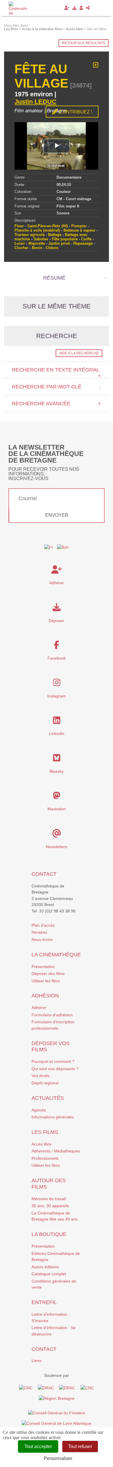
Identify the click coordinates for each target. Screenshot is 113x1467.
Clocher (21, 248)
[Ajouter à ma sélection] (96, 65)
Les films (45, 1132)
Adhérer (39, 1007)
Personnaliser (58, 1458)
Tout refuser (80, 1446)
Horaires (39, 932)
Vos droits (41, 1075)
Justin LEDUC (35, 101)
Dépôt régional (45, 1083)
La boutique (49, 1234)
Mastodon (57, 809)
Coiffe (86, 239)
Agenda (39, 1110)
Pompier (79, 226)
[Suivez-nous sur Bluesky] (56, 759)
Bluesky (57, 771)
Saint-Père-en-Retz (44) (47, 226)
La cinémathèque (56, 955)
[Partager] (88, 7)
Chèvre (52, 248)
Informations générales (53, 1117)
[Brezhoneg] (92, 7)
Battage (54, 234)
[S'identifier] (81, 7)
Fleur (19, 226)
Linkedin (56, 733)
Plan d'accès (43, 925)
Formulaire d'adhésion (52, 1015)
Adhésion (45, 996)
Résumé (54, 278)
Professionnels (45, 1158)
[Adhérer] (67, 7)
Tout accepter (38, 1446)
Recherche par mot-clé (56, 387)
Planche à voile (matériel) (37, 230)
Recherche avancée (56, 403)
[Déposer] (74, 7)
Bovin (37, 248)
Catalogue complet (49, 1273)
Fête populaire (65, 239)
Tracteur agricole (29, 234)
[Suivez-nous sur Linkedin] (56, 722)
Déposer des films (48, 973)
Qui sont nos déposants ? (55, 1068)
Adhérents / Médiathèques (56, 1151)
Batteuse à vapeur (79, 230)
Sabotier (40, 239)
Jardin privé (59, 243)
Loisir (19, 243)
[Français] (48, 547)
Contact (44, 874)
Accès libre (42, 1144)
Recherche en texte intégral (56, 372)
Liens (36, 1360)
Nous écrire (42, 939)
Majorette (36, 243)
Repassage (83, 243)
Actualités (48, 1098)
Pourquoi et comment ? (53, 1061)
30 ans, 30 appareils (50, 1205)
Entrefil (44, 1302)
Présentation (43, 966)
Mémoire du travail (49, 1198)
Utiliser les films (46, 980)
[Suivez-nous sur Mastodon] (56, 797)
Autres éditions (45, 1266)
